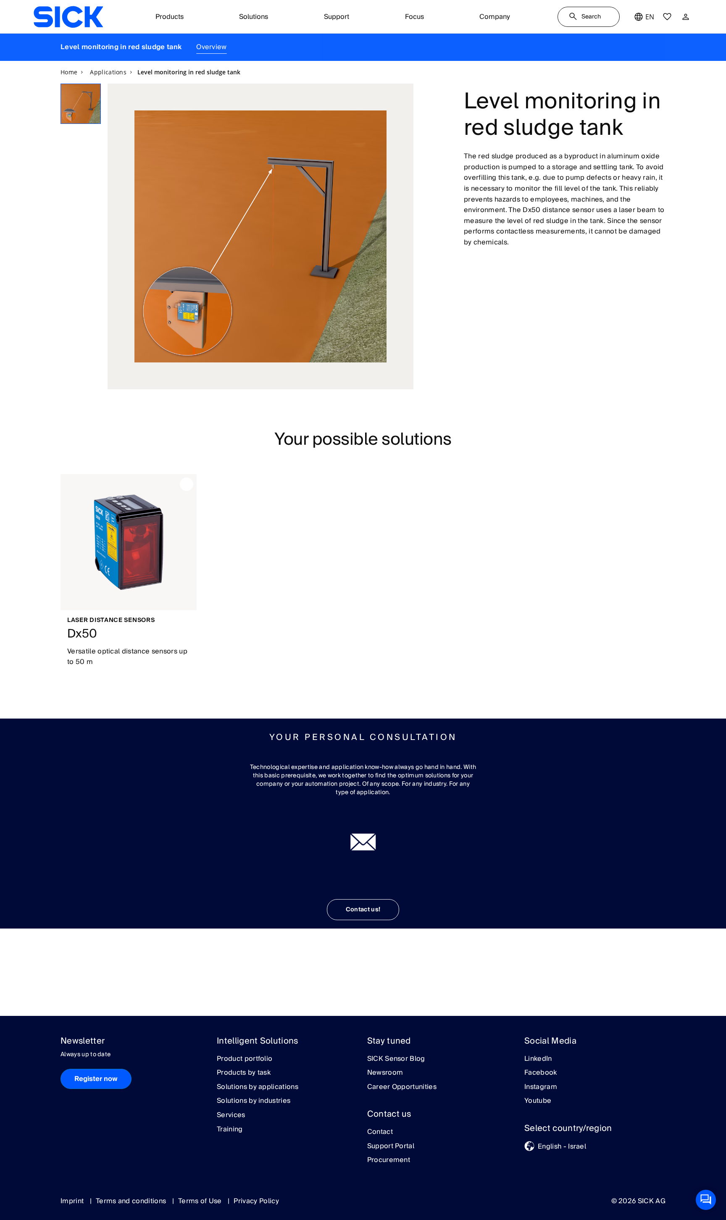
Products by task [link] (244, 1073)
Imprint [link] (73, 1201)
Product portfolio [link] (244, 1059)
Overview (211, 47)
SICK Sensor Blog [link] (396, 1059)
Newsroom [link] (385, 1073)
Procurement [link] (388, 1160)
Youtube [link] (537, 1101)
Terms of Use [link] (201, 1201)
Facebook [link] (540, 1073)
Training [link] (230, 1129)
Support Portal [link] (390, 1146)
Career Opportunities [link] (402, 1087)
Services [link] (231, 1115)
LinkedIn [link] (538, 1059)
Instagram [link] (540, 1087)
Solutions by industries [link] (253, 1101)
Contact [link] (380, 1132)
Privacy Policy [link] (256, 1201)
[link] (68, 17)
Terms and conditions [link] (132, 1201)
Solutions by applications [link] (257, 1087)
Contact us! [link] (363, 910)
